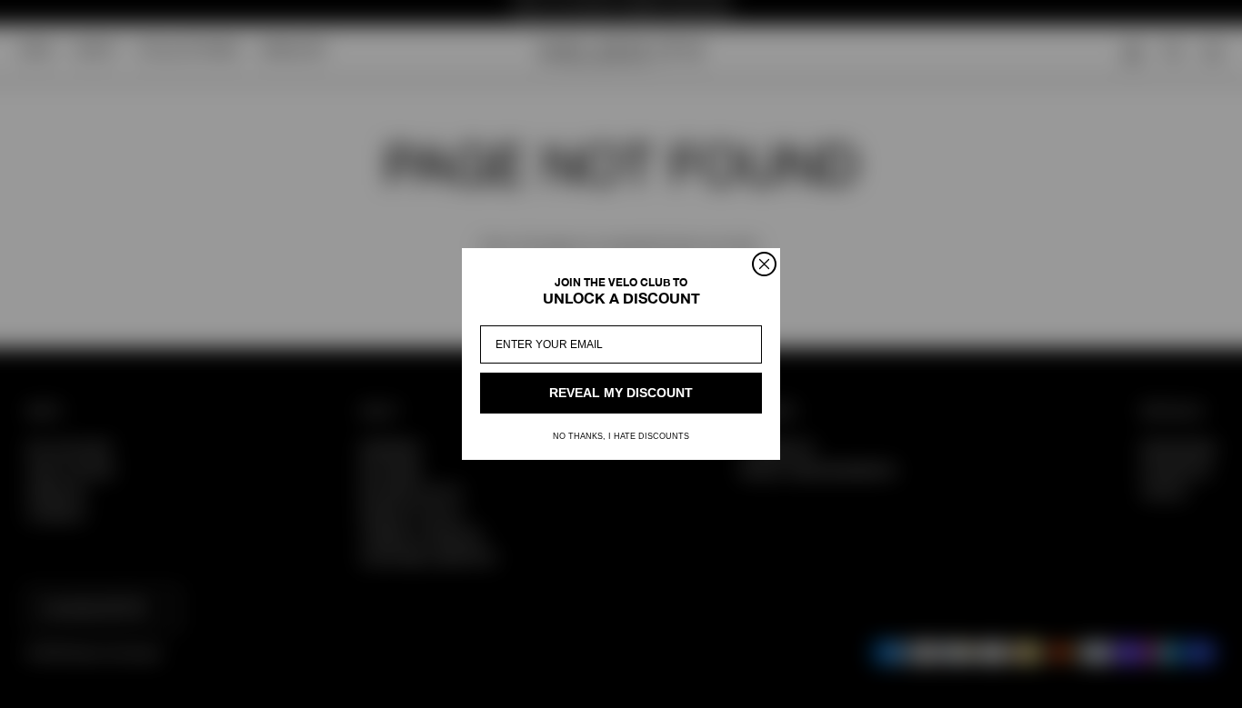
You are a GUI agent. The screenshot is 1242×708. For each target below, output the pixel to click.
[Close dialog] (764, 264)
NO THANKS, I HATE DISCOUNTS (621, 436)
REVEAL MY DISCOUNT (621, 393)
